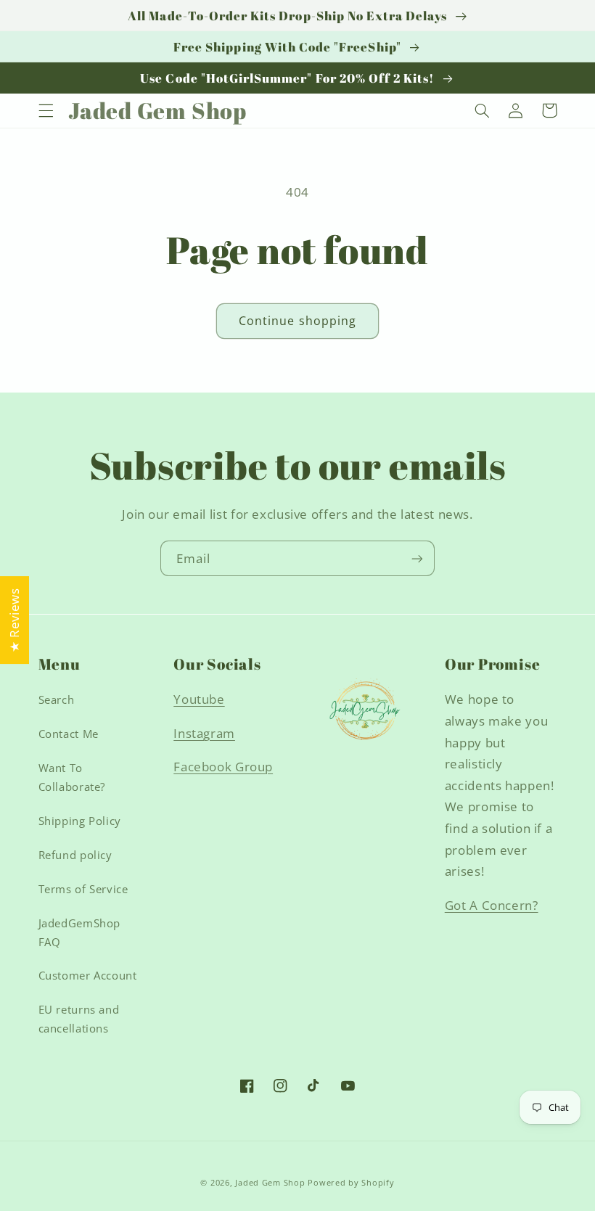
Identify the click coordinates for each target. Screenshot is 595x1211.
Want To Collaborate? (72, 777)
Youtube (198, 699)
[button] (45, 110)
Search (56, 699)
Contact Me (68, 733)
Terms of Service (83, 889)
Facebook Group (223, 766)
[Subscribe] (417, 558)
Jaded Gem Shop (270, 1183)
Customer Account (87, 975)
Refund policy (75, 854)
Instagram (204, 733)
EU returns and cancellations (79, 1018)
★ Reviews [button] (14, 620)
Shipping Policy (79, 820)
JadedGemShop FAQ (79, 932)
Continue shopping (297, 321)
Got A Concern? (491, 905)
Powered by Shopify (351, 1183)
